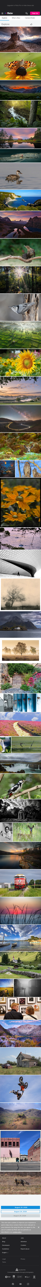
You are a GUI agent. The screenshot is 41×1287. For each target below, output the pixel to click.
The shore (4, 866)
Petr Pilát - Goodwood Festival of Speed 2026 (15, 1099)
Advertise (24, 1241)
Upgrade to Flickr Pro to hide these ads (20, 5)
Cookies (23, 1245)
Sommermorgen (6, 401)
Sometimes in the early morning (11, 290)
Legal (4, 1259)
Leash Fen (4, 660)
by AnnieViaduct (5, 895)
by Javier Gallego (5, 209)
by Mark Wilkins (5, 1018)
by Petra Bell (4, 525)
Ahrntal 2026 (5, 975)
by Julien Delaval (5, 347)
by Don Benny (4, 1045)
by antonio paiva (1, 710)
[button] (33, 50)
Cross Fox (4, 1191)
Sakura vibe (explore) (2, 474)
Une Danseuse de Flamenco (10, 263)
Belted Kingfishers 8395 (20, 750)
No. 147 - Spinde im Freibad (21, 709)
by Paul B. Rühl (4, 923)
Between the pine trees (8, 546)
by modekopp (4, 797)
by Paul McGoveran (16, 751)
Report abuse (25, 1249)
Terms (4, 1262)
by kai (2, 867)
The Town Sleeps (6, 159)
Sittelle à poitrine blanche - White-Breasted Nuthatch (15, 318)
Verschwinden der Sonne (9, 921)
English (4, 1252)
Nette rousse (5, 186)
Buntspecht (4, 796)
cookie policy (17, 1232)
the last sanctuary (7, 819)
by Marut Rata (4, 374)
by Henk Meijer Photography (7, 147)
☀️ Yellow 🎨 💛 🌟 (7, 524)
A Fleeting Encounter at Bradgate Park (13, 457)
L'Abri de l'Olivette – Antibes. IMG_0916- (14, 948)
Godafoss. (4, 770)
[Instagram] (28, 1284)
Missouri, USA (5, 124)
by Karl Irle (3, 292)
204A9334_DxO (21, 474)
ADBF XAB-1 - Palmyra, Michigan (11, 893)
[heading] (9, 13)
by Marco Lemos (4, 50)
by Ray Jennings (5, 161)
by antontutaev (4, 1128)
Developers (6, 1245)
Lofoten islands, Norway (9, 634)
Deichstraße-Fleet (20, 994)
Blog (3, 1241)
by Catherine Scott (5, 1169)
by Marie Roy (4, 319)
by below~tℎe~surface (6, 821)
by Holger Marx (17, 710)
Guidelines (5, 1249)
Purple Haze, (5, 733)
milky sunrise (5, 97)
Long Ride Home (6, 429)
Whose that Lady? (7, 77)
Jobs (22, 1238)
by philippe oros (4, 188)
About (4, 1238)
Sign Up (35, 13)
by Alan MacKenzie (18, 840)
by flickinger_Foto (5, 977)
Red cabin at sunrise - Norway (10, 145)
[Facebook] (13, 1284)
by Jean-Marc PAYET (6, 949)
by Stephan (3, 575)
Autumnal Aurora (6, 1044)
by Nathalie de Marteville (7, 548)
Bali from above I (6, 345)
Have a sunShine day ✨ (8, 373)
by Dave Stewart (4, 1193)
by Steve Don (4, 78)
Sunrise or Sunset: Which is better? (12, 235)
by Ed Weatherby (5, 1101)
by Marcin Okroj (4, 458)
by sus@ (2, 403)
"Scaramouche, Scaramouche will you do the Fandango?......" (15, 1016)
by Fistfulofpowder (5, 1073)
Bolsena (3, 690)
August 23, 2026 (21, 1207)
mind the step (5, 574)
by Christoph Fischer (5, 236)
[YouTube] (20, 1284)
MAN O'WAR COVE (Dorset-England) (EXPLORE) (15, 207)
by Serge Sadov (2, 476)
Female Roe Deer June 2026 (21, 838)
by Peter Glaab (18, 995)
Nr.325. (3, 608)
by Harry (3, 734)
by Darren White (5, 431)
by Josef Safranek (5, 609)
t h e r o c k (4, 49)
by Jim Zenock (19, 476)
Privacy (23, 1259)
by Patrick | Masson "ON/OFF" (8, 264)
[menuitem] (26, 13)
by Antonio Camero (5, 772)
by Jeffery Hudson (5, 126)
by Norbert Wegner (5, 98)
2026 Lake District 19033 (9, 1127)
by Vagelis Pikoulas (5, 636)
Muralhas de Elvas (1, 709)
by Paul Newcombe (5, 661)
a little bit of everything (8, 1168)
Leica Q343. (4, 1071)
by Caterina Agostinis (6, 691)
